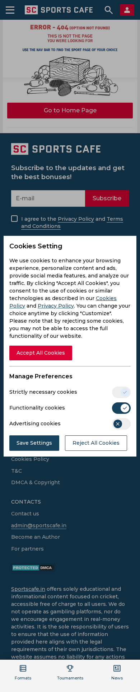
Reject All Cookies (96, 443)
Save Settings (34, 443)
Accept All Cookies (41, 353)
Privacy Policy (56, 306)
